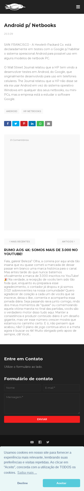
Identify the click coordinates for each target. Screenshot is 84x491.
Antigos (67, 241)
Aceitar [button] (61, 483)
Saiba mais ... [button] (27, 472)
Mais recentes (20, 241)
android (11, 111)
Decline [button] (22, 483)
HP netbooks (32, 111)
